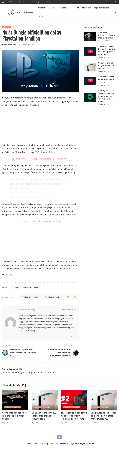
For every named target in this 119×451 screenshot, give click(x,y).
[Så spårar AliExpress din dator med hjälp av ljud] (90, 36)
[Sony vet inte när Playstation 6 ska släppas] (90, 67)
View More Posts (68, 309)
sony (36, 287)
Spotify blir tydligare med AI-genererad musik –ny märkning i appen (106, 96)
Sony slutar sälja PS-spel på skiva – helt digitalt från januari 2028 (103, 415)
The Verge (11, 275)
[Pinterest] (68, 297)
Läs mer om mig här (30, 331)
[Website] (72, 336)
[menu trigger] (5, 12)
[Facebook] (115, 2)
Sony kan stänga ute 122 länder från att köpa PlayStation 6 (44, 415)
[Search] (115, 12)
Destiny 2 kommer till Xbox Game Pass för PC (40, 221)
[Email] (75, 297)
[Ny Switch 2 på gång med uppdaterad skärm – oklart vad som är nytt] (74, 400)
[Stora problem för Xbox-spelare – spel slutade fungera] (15, 400)
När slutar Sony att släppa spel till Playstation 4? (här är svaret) (40, 158)
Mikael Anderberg (9, 44)
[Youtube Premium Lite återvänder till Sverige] (90, 81)
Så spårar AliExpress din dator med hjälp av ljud (107, 35)
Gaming (6, 27)
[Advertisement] (40, 126)
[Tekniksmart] (21, 12)
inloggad (20, 372)
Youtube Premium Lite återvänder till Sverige (106, 79)
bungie (16, 287)
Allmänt (7, 407)
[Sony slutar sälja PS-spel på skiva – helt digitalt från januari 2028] (104, 400)
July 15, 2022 (45, 197)
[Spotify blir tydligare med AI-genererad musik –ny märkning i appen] (90, 97)
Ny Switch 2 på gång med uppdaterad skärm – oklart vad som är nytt (74, 415)
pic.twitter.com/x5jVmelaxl (26, 192)
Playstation (27, 287)
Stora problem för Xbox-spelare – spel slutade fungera (15, 415)
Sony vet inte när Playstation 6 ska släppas (106, 65)
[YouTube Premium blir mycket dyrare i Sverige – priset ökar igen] (90, 51)
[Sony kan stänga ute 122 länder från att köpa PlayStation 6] (45, 400)
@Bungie (39, 188)
